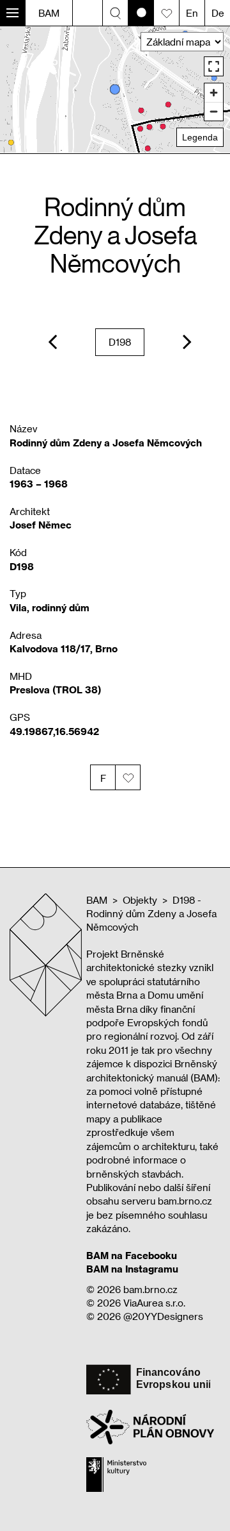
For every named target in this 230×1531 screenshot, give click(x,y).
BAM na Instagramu (132, 1268)
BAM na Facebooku (131, 1255)
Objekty (140, 900)
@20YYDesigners (163, 1316)
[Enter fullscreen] (213, 66)
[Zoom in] (213, 92)
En (192, 13)
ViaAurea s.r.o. (154, 1302)
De (217, 13)
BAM (48, 13)
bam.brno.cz (150, 1289)
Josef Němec (41, 524)
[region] (115, 89)
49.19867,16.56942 (54, 731)
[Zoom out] (213, 111)
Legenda (200, 137)
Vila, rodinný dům (49, 607)
